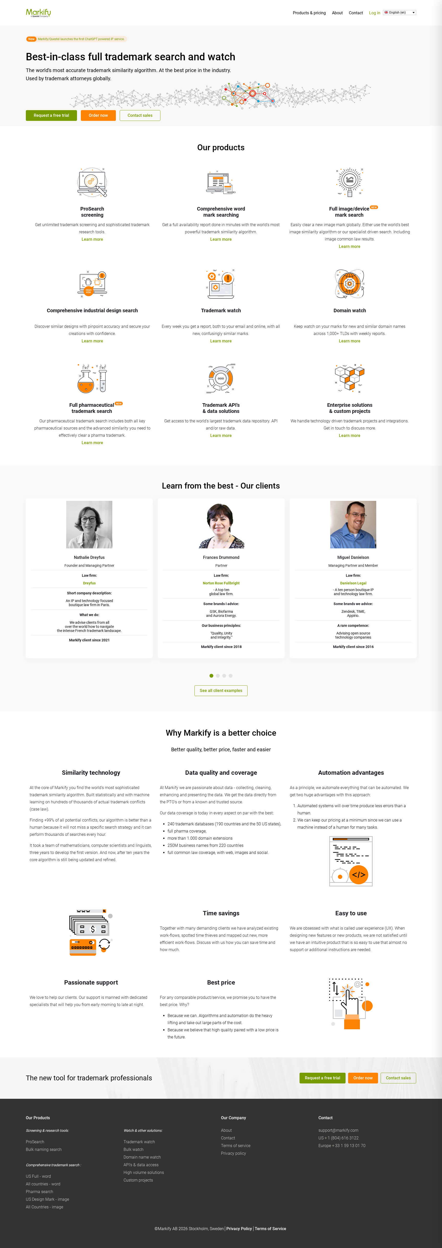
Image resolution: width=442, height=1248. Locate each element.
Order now (98, 115)
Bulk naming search (44, 1149)
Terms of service (235, 1145)
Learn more (92, 239)
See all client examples (221, 690)
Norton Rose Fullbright (221, 583)
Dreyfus (89, 583)
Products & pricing (309, 12)
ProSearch (35, 1141)
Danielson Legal (353, 583)
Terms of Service (270, 1228)
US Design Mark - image (47, 1199)
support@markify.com (338, 1130)
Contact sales (140, 115)
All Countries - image (44, 1207)
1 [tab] (211, 676)
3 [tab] (224, 676)
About (337, 12)
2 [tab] (218, 676)
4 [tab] (231, 676)
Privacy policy (233, 1153)
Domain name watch (142, 1157)
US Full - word (38, 1176)
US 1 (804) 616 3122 (338, 1138)
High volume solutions (144, 1172)
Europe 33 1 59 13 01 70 (342, 1145)
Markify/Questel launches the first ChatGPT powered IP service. (81, 39)
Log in (374, 12)
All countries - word (43, 1184)
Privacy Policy (239, 1228)
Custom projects (138, 1180)
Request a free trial (51, 115)
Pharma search (39, 1191)
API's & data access (141, 1164)
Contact (356, 12)
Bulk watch (133, 1149)
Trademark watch (139, 1141)
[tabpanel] (89, 578)
